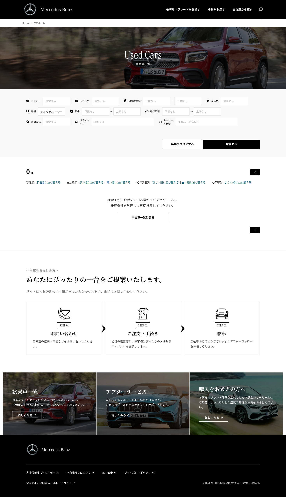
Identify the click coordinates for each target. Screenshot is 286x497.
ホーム (25, 22)
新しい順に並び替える (165, 182)
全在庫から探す (243, 9)
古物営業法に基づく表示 (40, 472)
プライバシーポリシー (138, 472)
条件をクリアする (182, 144)
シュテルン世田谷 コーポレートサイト (49, 483)
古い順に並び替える (194, 182)
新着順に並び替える (49, 182)
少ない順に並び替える (238, 182)
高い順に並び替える (119, 182)
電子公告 (107, 472)
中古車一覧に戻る (143, 217)
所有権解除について (79, 472)
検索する (231, 144)
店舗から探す (216, 9)
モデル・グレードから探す (183, 9)
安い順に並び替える (92, 182)
